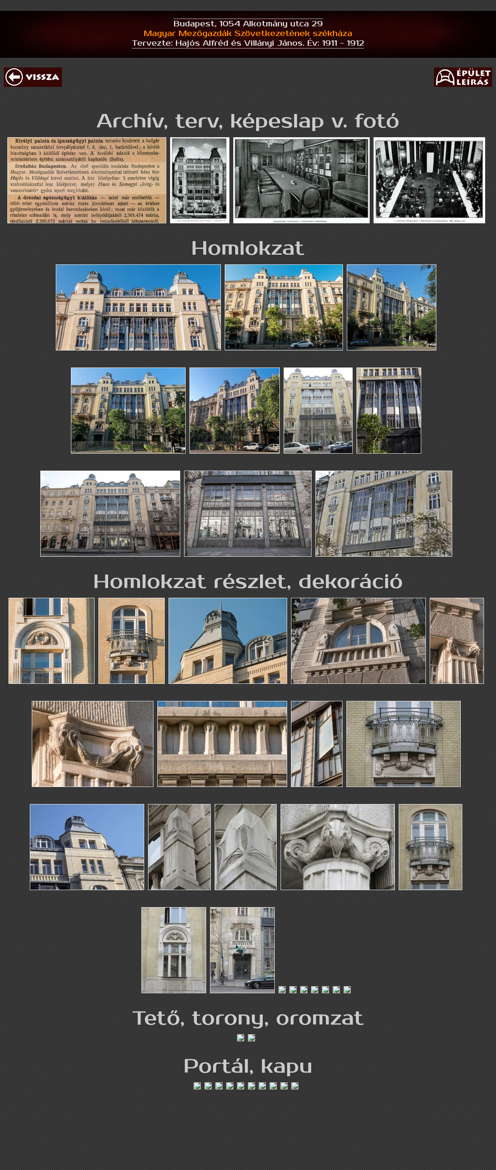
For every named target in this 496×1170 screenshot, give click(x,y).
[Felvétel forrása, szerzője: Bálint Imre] (140, 360)
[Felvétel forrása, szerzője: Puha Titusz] (320, 463)
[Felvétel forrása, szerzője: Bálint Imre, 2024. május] (393, 360)
